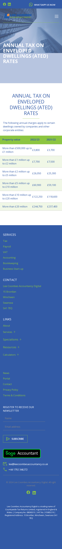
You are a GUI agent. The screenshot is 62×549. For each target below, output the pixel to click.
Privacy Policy (10, 389)
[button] (56, 16)
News (6, 373)
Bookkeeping (10, 263)
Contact (7, 384)
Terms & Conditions (14, 395)
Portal (6, 378)
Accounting (9, 257)
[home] (18, 16)
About (6, 325)
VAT (5, 252)
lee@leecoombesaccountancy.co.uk (28, 464)
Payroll (7, 246)
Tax (5, 241)
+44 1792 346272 (18, 469)
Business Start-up (13, 268)
